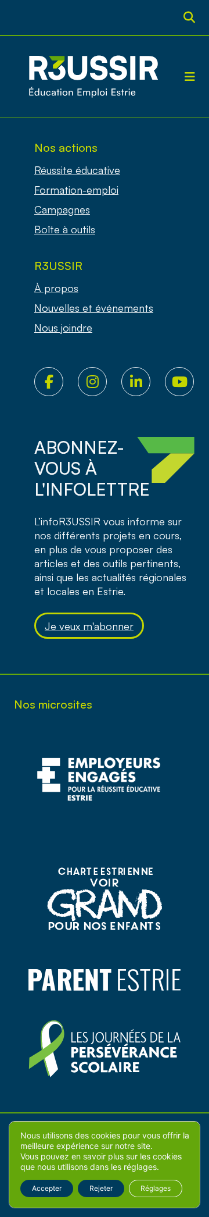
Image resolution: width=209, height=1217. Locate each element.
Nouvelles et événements (93, 307)
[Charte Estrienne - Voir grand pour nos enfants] (104, 1049)
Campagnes (62, 209)
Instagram (99, 381)
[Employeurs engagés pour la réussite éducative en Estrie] (104, 785)
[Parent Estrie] (104, 980)
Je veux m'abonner (89, 626)
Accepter (47, 1188)
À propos (56, 288)
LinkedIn (143, 381)
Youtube (186, 381)
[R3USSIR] (93, 77)
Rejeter (101, 1188)
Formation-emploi (76, 189)
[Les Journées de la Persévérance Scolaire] (104, 899)
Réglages (155, 1188)
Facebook (56, 381)
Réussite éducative (77, 169)
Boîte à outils (64, 229)
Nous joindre (63, 327)
